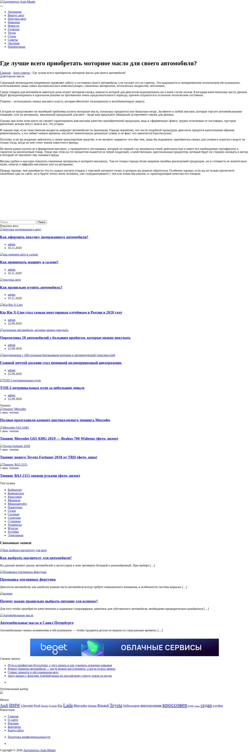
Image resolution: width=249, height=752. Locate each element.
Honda (44, 705)
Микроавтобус (17, 503)
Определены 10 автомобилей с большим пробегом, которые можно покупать (65, 338)
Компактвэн (16, 493)
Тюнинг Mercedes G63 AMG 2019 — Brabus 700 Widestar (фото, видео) (59, 438)
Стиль (12, 36)
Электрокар (15, 535)
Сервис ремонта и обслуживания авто (33, 672)
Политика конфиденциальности (29, 737)
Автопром (14, 11)
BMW (14, 705)
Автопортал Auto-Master (39, 750)
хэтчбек (218, 705)
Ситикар (13, 514)
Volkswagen (131, 706)
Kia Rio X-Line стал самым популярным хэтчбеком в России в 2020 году (61, 312)
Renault (103, 705)
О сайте (13, 719)
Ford (37, 706)
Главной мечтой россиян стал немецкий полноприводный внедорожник (61, 363)
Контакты (14, 726)
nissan (92, 706)
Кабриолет (15, 489)
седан (206, 705)
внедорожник (151, 705)
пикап (197, 706)
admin (11, 244)
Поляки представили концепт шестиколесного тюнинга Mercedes (55, 420)
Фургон (13, 528)
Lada (68, 705)
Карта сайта (16, 730)
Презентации (16, 46)
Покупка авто (17, 18)
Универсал (15, 524)
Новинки (14, 22)
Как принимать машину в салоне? (29, 262)
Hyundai (53, 706)
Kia (60, 706)
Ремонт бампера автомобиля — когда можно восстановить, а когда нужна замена (61, 668)
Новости (13, 25)
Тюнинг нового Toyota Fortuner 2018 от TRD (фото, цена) (48, 457)
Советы (13, 39)
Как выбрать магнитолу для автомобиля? (36, 558)
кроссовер (174, 705)
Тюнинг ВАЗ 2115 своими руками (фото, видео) (40, 476)
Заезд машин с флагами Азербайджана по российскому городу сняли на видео (60, 675)
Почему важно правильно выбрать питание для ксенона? (49, 601)
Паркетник (15, 507)
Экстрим (13, 43)
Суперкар (14, 521)
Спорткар (14, 517)
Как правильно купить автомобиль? (31, 287)
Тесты (12, 32)
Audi (4, 705)
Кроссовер (15, 496)
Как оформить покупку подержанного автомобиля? (44, 237)
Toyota (116, 705)
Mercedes (80, 706)
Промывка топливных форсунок (28, 579)
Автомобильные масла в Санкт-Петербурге (37, 623)
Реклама (13, 723)
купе (191, 705)
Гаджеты (13, 29)
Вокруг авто (16, 15)
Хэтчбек (13, 531)
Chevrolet (27, 705)
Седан (12, 510)
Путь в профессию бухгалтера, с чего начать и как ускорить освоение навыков (60, 665)
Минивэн (14, 500)
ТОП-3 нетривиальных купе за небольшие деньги (42, 388)
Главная (13, 716)
